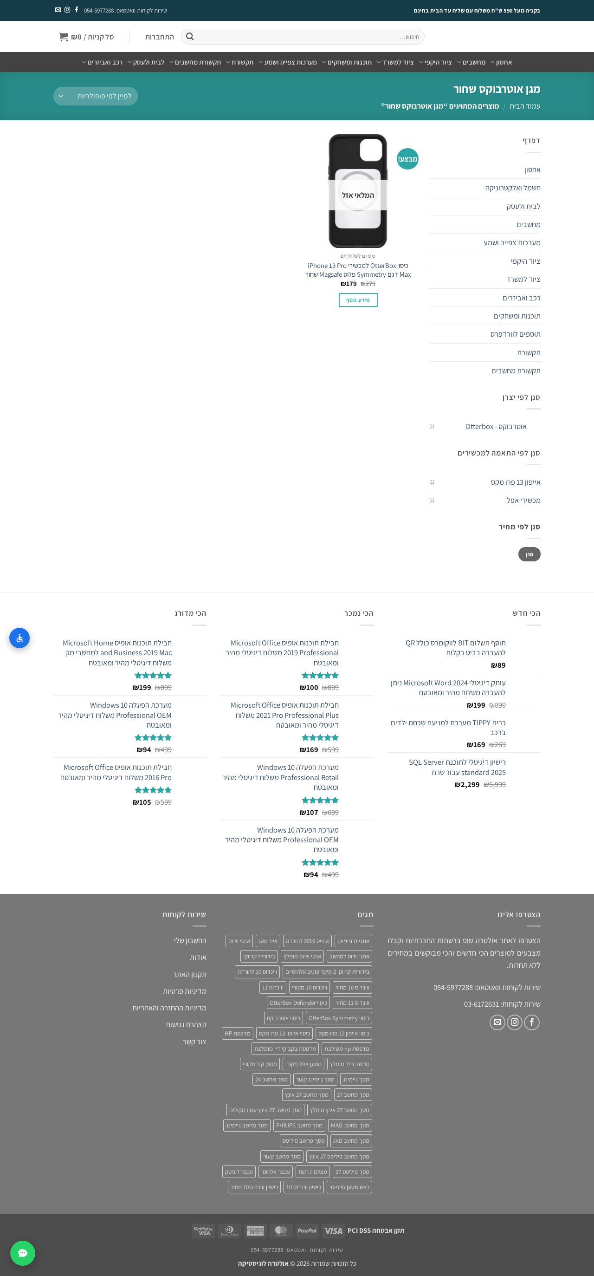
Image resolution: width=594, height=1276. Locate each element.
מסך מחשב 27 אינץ (307, 1095)
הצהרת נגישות (186, 1024)
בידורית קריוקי (259, 956)
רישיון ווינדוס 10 (303, 1187)
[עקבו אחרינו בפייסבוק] (76, 10)
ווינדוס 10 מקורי (309, 987)
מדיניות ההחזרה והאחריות (169, 1008)
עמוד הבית (525, 106)
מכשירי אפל (524, 500)
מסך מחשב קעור (282, 1156)
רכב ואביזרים (105, 62)
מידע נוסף (358, 299)
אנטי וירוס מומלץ (302, 956)
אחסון (504, 62)
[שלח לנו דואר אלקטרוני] (58, 10)
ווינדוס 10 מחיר (352, 987)
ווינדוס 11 (273, 987)
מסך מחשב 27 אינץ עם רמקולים (265, 1110)
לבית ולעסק (148, 62)
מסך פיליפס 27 (352, 1172)
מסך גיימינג (356, 1079)
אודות (198, 957)
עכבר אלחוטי (275, 1172)
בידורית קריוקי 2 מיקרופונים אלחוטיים (327, 972)
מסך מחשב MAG (350, 1125)
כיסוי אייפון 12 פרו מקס (343, 1033)
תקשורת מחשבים (198, 62)
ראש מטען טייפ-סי (349, 1187)
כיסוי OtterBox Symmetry (339, 1018)
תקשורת (242, 62)
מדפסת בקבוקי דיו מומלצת (285, 1049)
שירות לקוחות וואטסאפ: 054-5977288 (125, 10)
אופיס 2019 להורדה (307, 941)
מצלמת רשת (312, 1172)
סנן (529, 554)
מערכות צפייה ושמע (290, 62)
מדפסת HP (238, 1033)
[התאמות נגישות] (19, 638)
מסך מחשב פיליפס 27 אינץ (339, 1156)
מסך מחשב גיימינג (247, 1125)
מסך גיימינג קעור (315, 1079)
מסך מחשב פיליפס (304, 1141)
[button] (159, 37)
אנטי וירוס (239, 941)
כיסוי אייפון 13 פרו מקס (284, 1033)
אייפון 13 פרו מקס (516, 482)
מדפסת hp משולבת (346, 1049)
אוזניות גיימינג (353, 941)
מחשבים (474, 62)
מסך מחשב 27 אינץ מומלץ (339, 1110)
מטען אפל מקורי (303, 1064)
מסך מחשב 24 (271, 1079)
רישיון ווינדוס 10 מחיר (254, 1187)
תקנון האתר (190, 974)
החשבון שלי (190, 940)
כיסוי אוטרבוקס (283, 1018)
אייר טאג (268, 941)
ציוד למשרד (398, 62)
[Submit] (189, 37)
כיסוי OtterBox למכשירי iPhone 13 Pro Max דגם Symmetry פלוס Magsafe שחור (358, 270)
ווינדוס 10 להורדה (257, 972)
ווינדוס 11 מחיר (352, 1003)
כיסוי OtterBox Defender (298, 1003)
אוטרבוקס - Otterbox (496, 426)
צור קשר (195, 1041)
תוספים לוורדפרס (516, 334)
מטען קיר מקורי (260, 1064)
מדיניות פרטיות (185, 991)
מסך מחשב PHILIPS (299, 1125)
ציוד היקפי (438, 62)
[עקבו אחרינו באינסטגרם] (67, 10)
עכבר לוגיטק (239, 1172)
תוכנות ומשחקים (350, 62)
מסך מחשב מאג (351, 1141)
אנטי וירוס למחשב (349, 956)
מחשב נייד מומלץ (349, 1064)
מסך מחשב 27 (353, 1095)
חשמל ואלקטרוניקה (513, 187)
